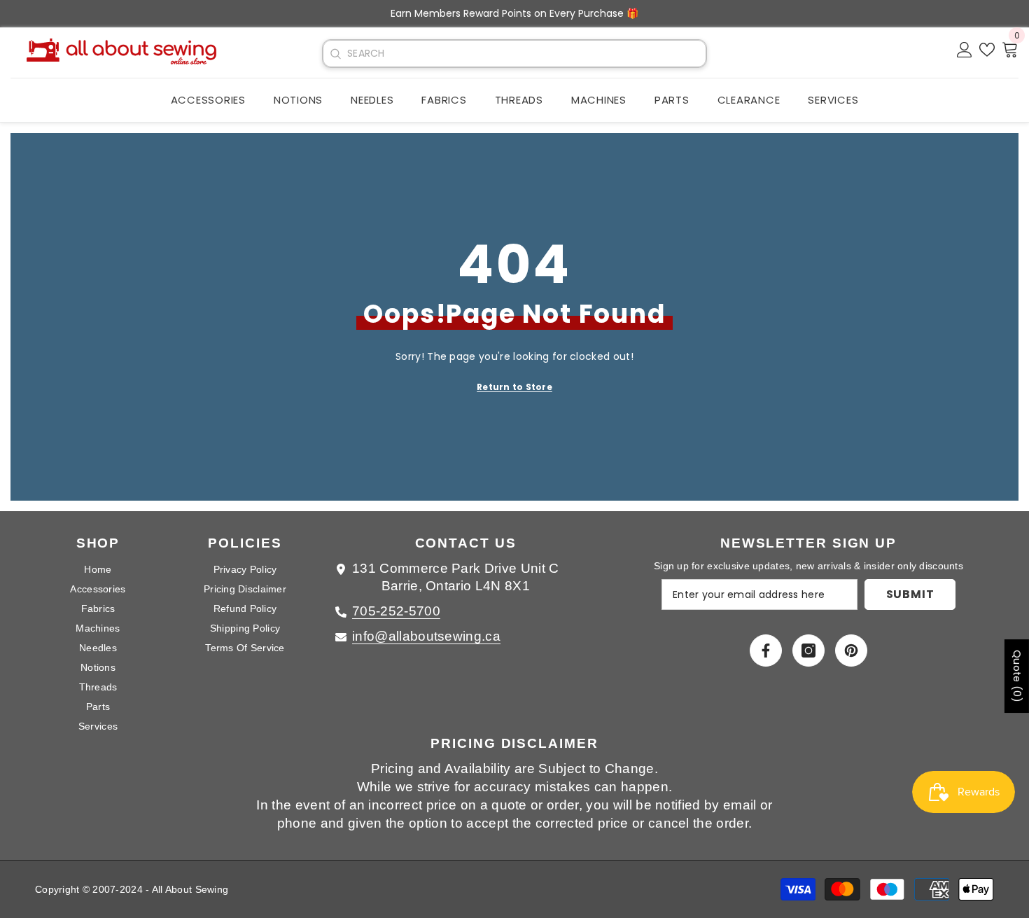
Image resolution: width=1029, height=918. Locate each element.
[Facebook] (766, 650)
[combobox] (526, 54)
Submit (910, 594)
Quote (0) (1017, 676)
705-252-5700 (396, 611)
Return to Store (514, 387)
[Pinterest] (851, 650)
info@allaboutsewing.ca (426, 636)
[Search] (335, 53)
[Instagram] (808, 650)
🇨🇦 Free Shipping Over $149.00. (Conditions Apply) (651, 13)
